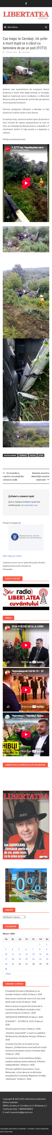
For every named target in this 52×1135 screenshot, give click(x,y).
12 (20, 954)
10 (6, 954)
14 (33, 954)
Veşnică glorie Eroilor (15, 1028)
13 (26, 954)
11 (13, 954)
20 (26, 959)
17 (6, 959)
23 (47, 959)
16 (47, 954)
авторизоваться (29, 505)
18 (13, 959)
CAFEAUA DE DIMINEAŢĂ (16, 1017)
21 (33, 959)
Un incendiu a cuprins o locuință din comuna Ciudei (13, 476)
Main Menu (12, 27)
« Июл (8, 973)
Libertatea (26, 52)
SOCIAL (33, 455)
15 (40, 954)
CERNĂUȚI (23, 455)
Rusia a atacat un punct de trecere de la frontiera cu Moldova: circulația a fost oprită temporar (23, 1009)
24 (6, 963)
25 (13, 963)
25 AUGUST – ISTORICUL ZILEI (19, 1021)
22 (40, 959)
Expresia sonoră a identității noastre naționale (40, 476)
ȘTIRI (41, 455)
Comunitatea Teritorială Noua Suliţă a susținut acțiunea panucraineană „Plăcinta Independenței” (25, 1061)
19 (20, 959)
